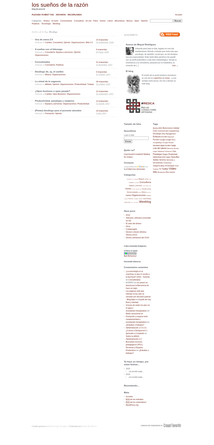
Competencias (173, 131)
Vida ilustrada (136, 202)
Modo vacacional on (134, 314)
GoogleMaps (157, 142)
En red (88, 21)
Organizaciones (78, 42)
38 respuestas (102, 82)
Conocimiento (66, 21)
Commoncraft (162, 131)
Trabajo (90, 84)
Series (156, 160)
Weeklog (56, 24)
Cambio (48, 42)
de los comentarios (136, 402)
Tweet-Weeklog (147, 198)
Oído (174, 151)
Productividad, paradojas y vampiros (54, 101)
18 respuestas (102, 111)
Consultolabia (42, 62)
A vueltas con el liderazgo (49, 49)
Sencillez (175, 157)
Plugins (165, 154)
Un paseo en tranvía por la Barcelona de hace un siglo (137, 285)
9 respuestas (101, 49)
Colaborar (131, 182)
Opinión (144, 21)
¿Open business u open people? (52, 91)
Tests (177, 166)
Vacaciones (127, 202)
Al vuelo (54, 21)
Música (129, 21)
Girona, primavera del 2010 (137, 238)
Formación (49, 113)
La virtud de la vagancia (48, 81)
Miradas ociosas (146, 189)
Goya (167, 78)
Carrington (62, 426)
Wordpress (161, 172)
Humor (103, 21)
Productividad (80, 84)
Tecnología (46, 24)
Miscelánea (120, 21)
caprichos (158, 78)
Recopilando (75, 15)
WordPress (51, 426)
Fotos (95, 21)
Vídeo (172, 168)
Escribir (164, 137)
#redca (47, 21)
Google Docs (170, 140)
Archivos (61, 15)
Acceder (178, 15)
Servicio (162, 160)
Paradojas (157, 154)
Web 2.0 (89, 42)
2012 (128, 215)
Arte (133, 179)
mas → (175, 65)
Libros (110, 21)
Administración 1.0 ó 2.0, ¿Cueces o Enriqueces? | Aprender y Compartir (136, 330)
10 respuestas (102, 91)
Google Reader (168, 142)
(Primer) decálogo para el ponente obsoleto (58, 110)
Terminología (169, 166)
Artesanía (136, 179)
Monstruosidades (132, 192)
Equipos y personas (64, 52)
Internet (137, 189)
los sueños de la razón (60, 5)
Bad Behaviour (130, 256)
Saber (168, 157)
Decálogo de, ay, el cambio (49, 71)
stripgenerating (158, 166)
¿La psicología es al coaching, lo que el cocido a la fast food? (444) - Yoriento (138, 274)
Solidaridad (167, 163)
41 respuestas (102, 62)
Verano (132, 202)
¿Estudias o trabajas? (135, 325)
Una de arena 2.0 (44, 39)
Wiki (155, 172)
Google (162, 140)
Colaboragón (131, 229)
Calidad (175, 128)
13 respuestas (102, 101)
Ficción (156, 140)
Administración (129, 179)
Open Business (59, 94)
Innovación (133, 189)
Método (48, 84)
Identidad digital (158, 145)
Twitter (165, 169)
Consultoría (79, 21)
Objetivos (161, 151)
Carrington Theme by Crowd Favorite (161, 425)
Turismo (156, 169)
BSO (160, 128)
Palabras (35, 24)
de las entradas (134, 399)
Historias (150, 185)
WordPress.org (132, 405)
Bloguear (141, 179)
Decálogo (53, 31)
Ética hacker (170, 172)
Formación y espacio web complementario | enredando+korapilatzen (137, 319)
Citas (150, 179)
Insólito (167, 145)
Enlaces (157, 136)
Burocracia (167, 128)
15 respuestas (102, 40)
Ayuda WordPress (89, 426)
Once (128, 226)
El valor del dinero (133, 223)
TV (160, 169)
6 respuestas (101, 72)
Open (136, 21)
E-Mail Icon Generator (135, 169)
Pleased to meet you (43, 15)
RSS (164, 157)
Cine (155, 131)
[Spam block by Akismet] (130, 254)
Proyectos (130, 198)
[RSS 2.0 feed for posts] (170, 34)
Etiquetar (170, 137)
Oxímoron (168, 151)
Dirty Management (169, 134)
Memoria (170, 148)
